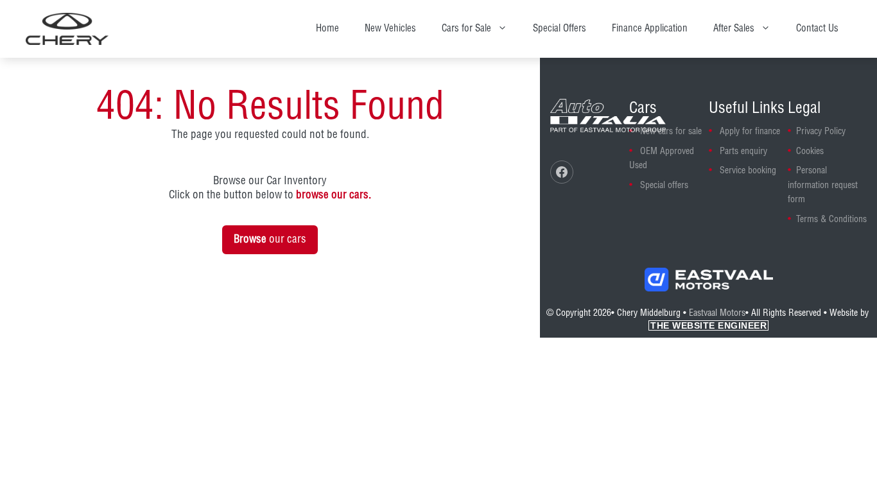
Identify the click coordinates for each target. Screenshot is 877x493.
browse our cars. (333, 195)
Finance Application (650, 28)
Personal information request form (823, 185)
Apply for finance (750, 131)
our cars (270, 239)
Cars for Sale (466, 28)
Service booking (748, 170)
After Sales (733, 28)
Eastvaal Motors (717, 313)
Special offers (664, 185)
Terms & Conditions (831, 219)
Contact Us (817, 28)
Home (327, 28)
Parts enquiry (743, 151)
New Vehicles (390, 28)
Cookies (810, 151)
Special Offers (559, 28)
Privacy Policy (821, 131)
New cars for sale (671, 131)
